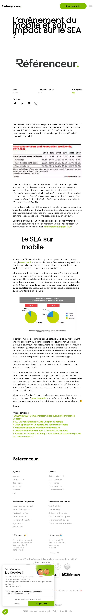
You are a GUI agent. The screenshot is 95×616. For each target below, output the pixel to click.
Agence (16, 476)
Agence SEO (18, 523)
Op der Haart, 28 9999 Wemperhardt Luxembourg (57, 542)
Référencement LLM (56, 490)
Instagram (57, 605)
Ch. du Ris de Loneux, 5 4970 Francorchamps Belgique (22, 542)
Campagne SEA (55, 479)
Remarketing (54, 509)
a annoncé (25, 262)
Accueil (16, 559)
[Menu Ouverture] (91, 6)
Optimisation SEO (56, 476)
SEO (73, 93)
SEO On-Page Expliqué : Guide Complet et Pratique (39, 421)
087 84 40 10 (18, 550)
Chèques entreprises (57, 513)
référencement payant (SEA (57, 226)
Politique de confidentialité (62, 611)
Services (16, 490)
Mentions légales (45, 611)
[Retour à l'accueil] (15, 6)
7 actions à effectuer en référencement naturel (37, 427)
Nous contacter (73, 6)
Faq (14, 493)
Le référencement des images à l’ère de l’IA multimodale (41, 430)
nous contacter (39, 398)
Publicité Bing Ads (20, 513)
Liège (24, 545)
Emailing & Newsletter (22, 520)
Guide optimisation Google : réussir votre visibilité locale (41, 424)
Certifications (18, 479)
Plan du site (18, 527)
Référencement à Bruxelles (60, 523)
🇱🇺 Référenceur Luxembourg (67, 590)
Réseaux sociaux (55, 486)
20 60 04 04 (53, 552)
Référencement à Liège (58, 520)
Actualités (17, 486)
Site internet (53, 483)
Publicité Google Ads (22, 509)
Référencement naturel (23, 506)
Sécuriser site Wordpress (59, 516)
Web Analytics (54, 506)
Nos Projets (17, 483)
